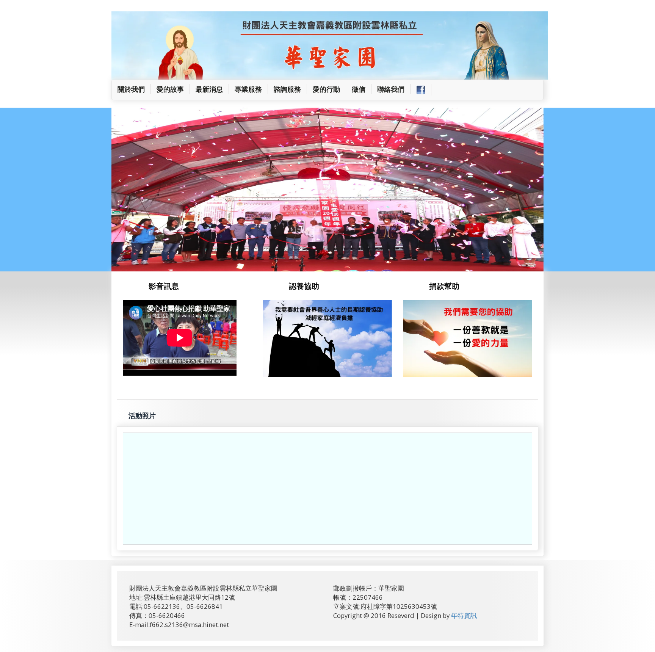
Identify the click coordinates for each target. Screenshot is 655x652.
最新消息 (209, 89)
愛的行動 (326, 89)
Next (552, 95)
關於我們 (134, 89)
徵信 (358, 89)
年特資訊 (464, 451)
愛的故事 (170, 89)
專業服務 (248, 89)
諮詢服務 (287, 89)
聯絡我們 (390, 89)
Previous (106, 95)
